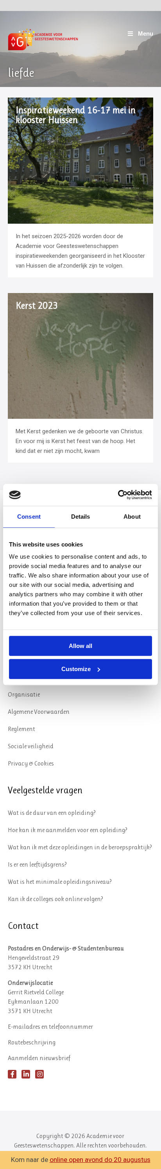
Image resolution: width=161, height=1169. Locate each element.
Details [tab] (80, 516)
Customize (76, 669)
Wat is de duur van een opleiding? (52, 812)
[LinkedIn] (25, 1074)
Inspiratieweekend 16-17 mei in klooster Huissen (76, 115)
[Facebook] (12, 1074)
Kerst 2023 (37, 306)
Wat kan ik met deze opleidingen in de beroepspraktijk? (80, 847)
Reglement (21, 729)
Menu (145, 33)
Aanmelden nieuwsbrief (39, 1058)
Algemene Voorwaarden (39, 711)
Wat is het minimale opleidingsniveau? (60, 881)
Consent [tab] (29, 516)
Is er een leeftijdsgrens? (37, 864)
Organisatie (24, 694)
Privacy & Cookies (31, 763)
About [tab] (132, 516)
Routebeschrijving (31, 1042)
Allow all (80, 645)
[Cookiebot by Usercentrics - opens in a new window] (118, 495)
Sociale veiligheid (31, 746)
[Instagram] (39, 1074)
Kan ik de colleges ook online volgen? (55, 899)
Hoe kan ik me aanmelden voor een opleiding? (67, 830)
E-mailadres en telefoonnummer (50, 1026)
